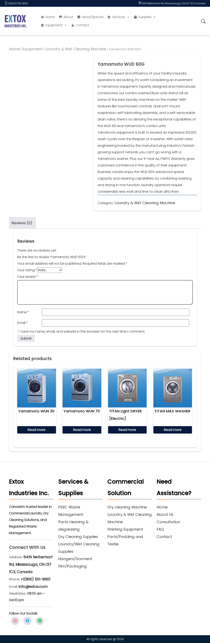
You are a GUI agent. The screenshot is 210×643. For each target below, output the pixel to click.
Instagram (15, 621)
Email (22, 322)
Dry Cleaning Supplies (78, 536)
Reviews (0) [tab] (21, 222)
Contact (82, 25)
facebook (27, 621)
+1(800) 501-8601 (18, 3)
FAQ (160, 529)
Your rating (27, 270)
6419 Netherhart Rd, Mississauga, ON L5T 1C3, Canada (173, 3)
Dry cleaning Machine (127, 507)
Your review (27, 276)
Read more (36, 429)
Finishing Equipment (125, 529)
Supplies (145, 17)
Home (50, 17)
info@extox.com (33, 586)
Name (23, 312)
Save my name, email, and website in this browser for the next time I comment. (83, 331)
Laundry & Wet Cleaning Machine (75, 48)
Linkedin (39, 621)
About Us (165, 514)
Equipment (54, 25)
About (68, 17)
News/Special (92, 17)
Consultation (168, 521)
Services (118, 17)
